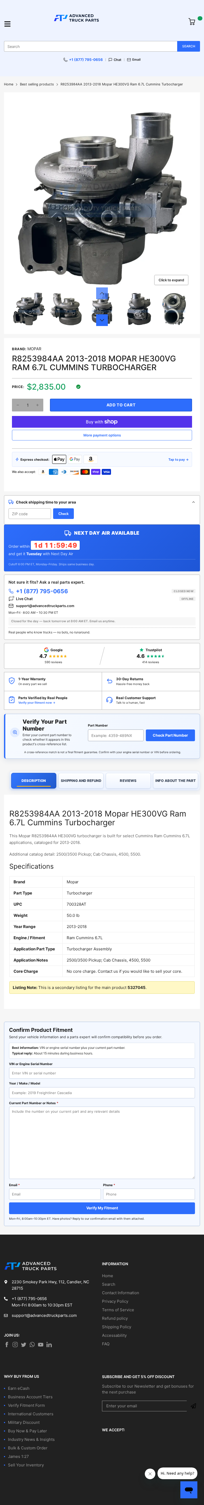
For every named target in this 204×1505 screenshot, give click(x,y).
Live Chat (104, 598)
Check (63, 514)
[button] (102, 293)
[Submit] (193, 1406)
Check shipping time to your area (46, 502)
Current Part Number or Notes (33, 1103)
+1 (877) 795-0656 (86, 59)
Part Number (98, 725)
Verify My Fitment (102, 1208)
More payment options (102, 435)
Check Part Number (170, 735)
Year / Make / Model (24, 1083)
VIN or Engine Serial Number (31, 1064)
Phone (109, 1185)
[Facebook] (6, 1344)
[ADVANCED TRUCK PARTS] (99, 24)
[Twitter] (15, 1344)
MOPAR (34, 348)
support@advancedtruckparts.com (45, 606)
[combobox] (102, 46)
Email (136, 59)
